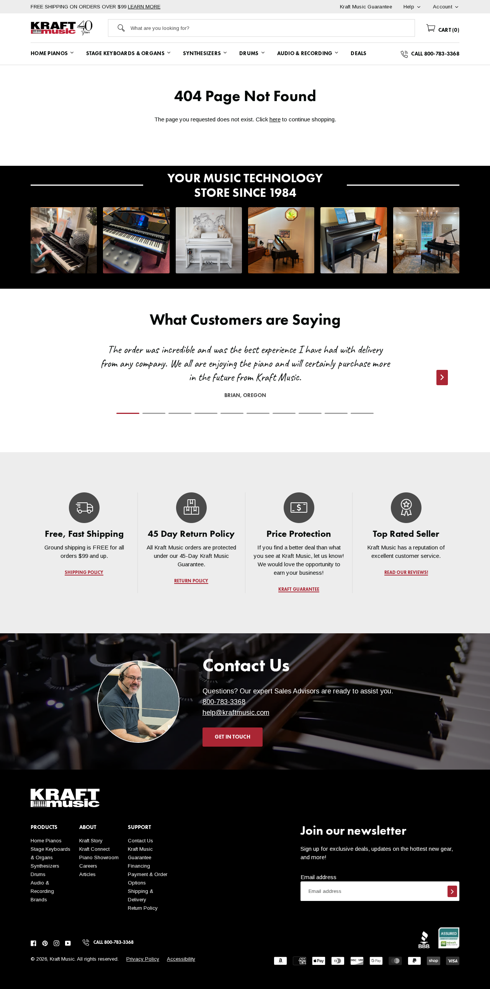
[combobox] (273, 28)
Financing (139, 866)
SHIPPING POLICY (84, 573)
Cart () (448, 30)
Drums (38, 874)
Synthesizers (45, 866)
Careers (88, 866)
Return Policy (143, 908)
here (275, 119)
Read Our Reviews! (406, 573)
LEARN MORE (144, 7)
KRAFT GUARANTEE (298, 589)
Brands (39, 899)
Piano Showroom (99, 857)
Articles (87, 874)
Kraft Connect (94, 849)
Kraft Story (91, 841)
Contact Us (140, 841)
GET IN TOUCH (232, 737)
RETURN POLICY (192, 581)
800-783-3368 (224, 702)
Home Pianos (46, 841)
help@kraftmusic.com (236, 712)
